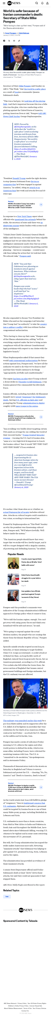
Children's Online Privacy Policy (18, 1006)
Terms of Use (27, 1008)
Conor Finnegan (10, 33)
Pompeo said (25, 255)
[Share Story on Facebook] (4, 41)
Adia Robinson (24, 33)
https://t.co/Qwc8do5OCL (25, 148)
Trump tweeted (29, 434)
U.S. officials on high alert (27, 399)
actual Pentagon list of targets (16, 512)
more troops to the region (27, 406)
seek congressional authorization (23, 360)
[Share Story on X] (9, 41)
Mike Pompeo (25, 85)
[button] (4, 3)
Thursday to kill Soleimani (29, 381)
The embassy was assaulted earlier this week (22, 720)
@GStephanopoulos (22, 126)
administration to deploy (34, 402)
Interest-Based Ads (35, 1006)
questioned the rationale (25, 219)
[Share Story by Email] (14, 41)
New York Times (24, 216)
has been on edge (20, 378)
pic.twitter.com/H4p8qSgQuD (26, 298)
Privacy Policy (22, 1003)
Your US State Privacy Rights (37, 1003)
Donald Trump (19, 178)
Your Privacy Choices (39, 1008)
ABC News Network (10, 1003)
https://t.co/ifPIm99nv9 (23, 296)
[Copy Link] (19, 41)
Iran (16, 91)
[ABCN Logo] (13, 3)
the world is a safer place (35, 88)
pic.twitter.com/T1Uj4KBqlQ (26, 151)
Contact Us (25, 1011)
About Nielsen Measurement (13, 1008)
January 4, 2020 (21, 487)
